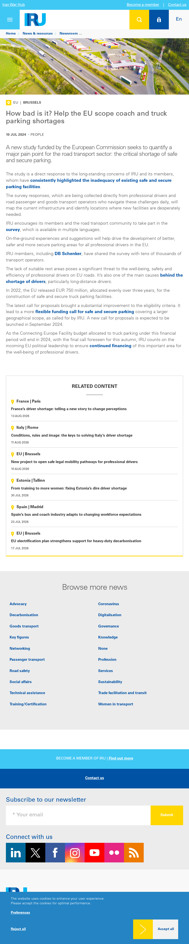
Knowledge (108, 637)
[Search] (139, 19)
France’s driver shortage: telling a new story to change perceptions (69, 409)
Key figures (19, 637)
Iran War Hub (13, 5)
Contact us (177, 5)
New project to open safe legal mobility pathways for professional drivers (74, 462)
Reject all (18, 929)
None (103, 649)
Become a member (143, 5)
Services (105, 671)
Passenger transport (27, 660)
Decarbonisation (24, 615)
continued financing (110, 346)
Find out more (121, 758)
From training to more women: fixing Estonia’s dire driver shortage (69, 488)
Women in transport (115, 704)
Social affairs (21, 682)
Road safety (20, 671)
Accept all (166, 929)
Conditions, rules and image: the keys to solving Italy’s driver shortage (71, 436)
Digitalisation (109, 615)
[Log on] (159, 19)
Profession (107, 660)
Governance (108, 626)
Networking (20, 649)
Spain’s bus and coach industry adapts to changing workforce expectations (76, 515)
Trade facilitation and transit (122, 693)
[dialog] (94, 918)
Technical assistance (27, 693)
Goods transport (24, 626)
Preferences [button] (20, 913)
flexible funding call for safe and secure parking (84, 312)
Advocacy (18, 604)
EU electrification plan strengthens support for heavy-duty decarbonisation (76, 541)
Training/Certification (28, 704)
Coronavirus (108, 604)
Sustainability (110, 682)
